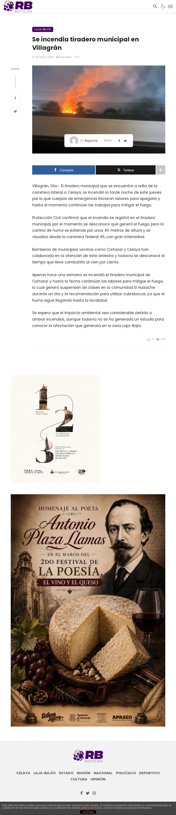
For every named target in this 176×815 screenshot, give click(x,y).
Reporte (91, 140)
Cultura (78, 779)
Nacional (103, 773)
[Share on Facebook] (15, 98)
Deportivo (149, 773)
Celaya (23, 773)
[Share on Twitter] (15, 112)
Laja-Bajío (43, 29)
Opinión (98, 779)
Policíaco (126, 773)
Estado (66, 773)
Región (83, 773)
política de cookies (92, 807)
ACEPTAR (88, 812)
